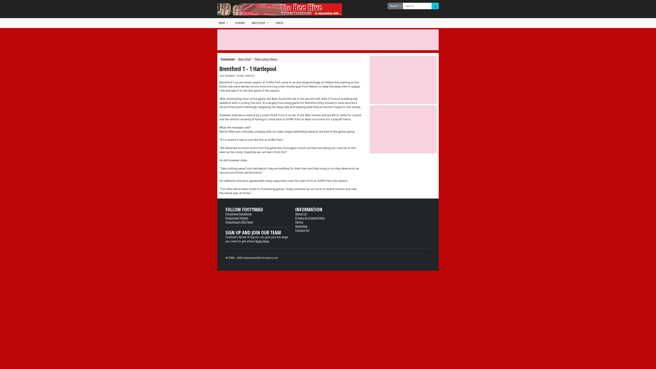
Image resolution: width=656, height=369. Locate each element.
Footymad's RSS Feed (239, 222)
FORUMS (240, 23)
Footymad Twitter (237, 218)
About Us (301, 214)
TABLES (279, 23)
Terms (299, 222)
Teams (394, 6)
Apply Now (262, 241)
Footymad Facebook (239, 214)
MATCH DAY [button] (259, 23)
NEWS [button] (222, 23)
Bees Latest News (266, 59)
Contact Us (302, 230)
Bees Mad (244, 59)
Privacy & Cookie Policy (310, 218)
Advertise (301, 226)
